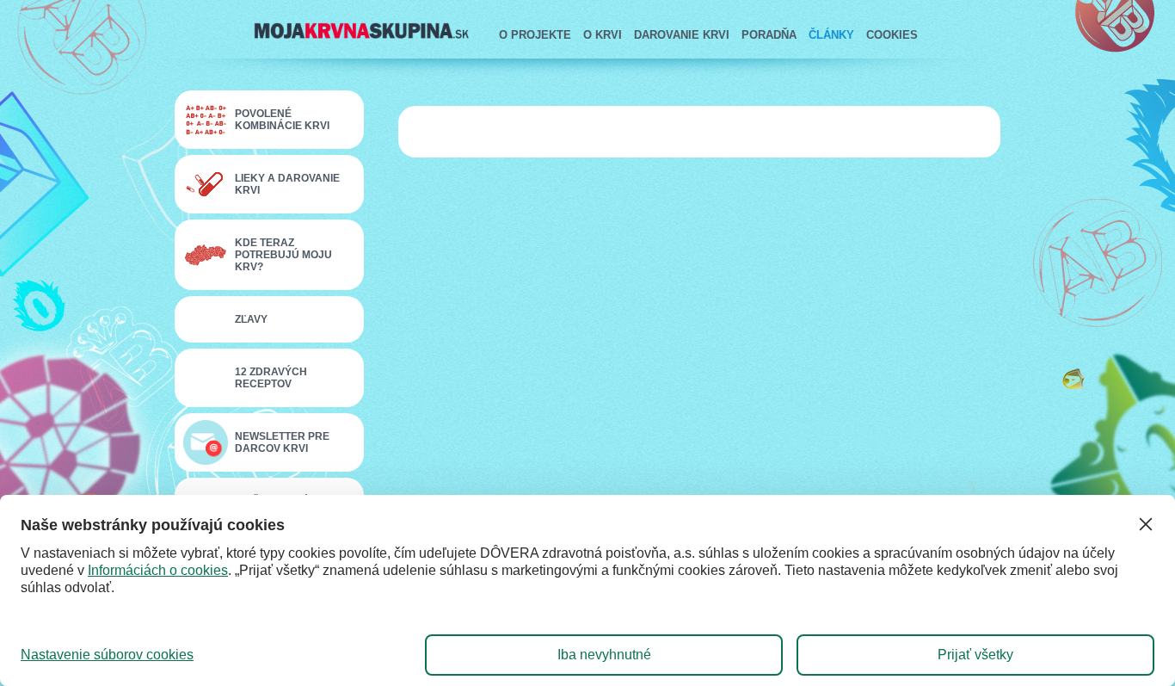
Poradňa (769, 34)
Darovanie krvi (681, 34)
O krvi (602, 34)
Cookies (892, 34)
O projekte (535, 34)
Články (831, 34)
